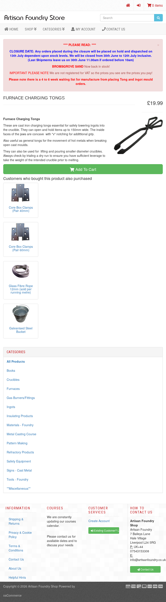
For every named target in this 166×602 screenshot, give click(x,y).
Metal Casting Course (21, 434)
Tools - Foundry (17, 479)
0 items (157, 5)
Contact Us (115, 29)
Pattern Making (17, 443)
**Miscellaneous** (18, 488)
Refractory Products (20, 452)
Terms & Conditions (16, 548)
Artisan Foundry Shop (43, 586)
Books (11, 370)
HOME (13, 29)
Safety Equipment (19, 461)
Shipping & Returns (16, 521)
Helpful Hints (17, 577)
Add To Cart (85, 169)
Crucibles (13, 379)
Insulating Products (20, 416)
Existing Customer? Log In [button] (106, 530)
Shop (29, 29)
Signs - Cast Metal (19, 470)
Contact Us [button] (146, 569)
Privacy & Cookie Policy (20, 534)
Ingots (11, 407)
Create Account (99, 521)
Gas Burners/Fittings (21, 398)
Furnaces (13, 388)
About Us (15, 568)
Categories (52, 29)
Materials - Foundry (20, 425)
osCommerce (12, 595)
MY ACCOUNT (85, 29)
